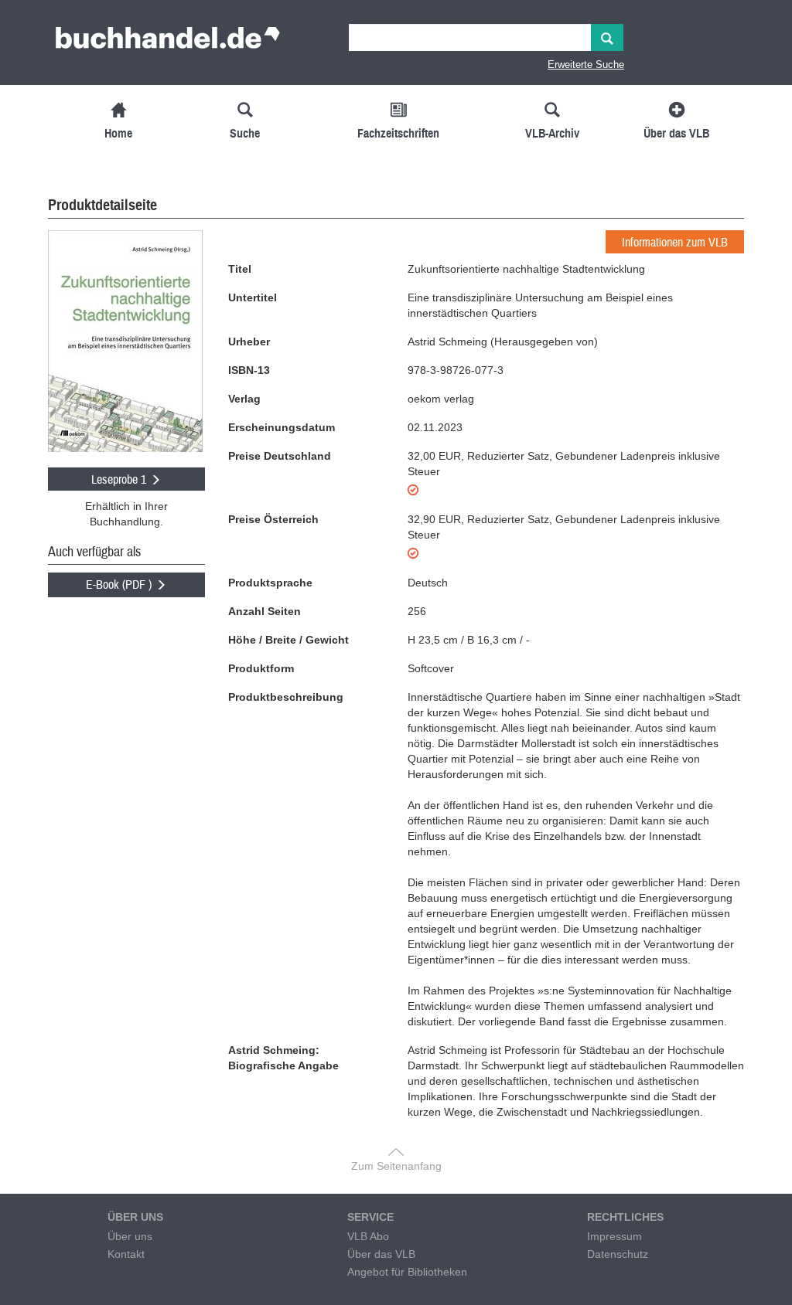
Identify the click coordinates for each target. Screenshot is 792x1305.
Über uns (130, 1236)
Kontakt (126, 1254)
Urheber (249, 341)
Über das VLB (381, 1254)
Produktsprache (270, 582)
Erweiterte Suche (586, 64)
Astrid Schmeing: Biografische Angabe (283, 1058)
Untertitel (252, 297)
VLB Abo (368, 1236)
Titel (239, 269)
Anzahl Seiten (264, 611)
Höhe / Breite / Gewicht (288, 640)
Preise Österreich (273, 519)
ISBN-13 (249, 370)
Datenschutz (617, 1254)
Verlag (244, 399)
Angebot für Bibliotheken (407, 1272)
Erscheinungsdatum (281, 427)
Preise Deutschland (279, 456)
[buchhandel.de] (168, 42)
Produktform (261, 668)
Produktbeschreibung (285, 697)
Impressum (614, 1236)
